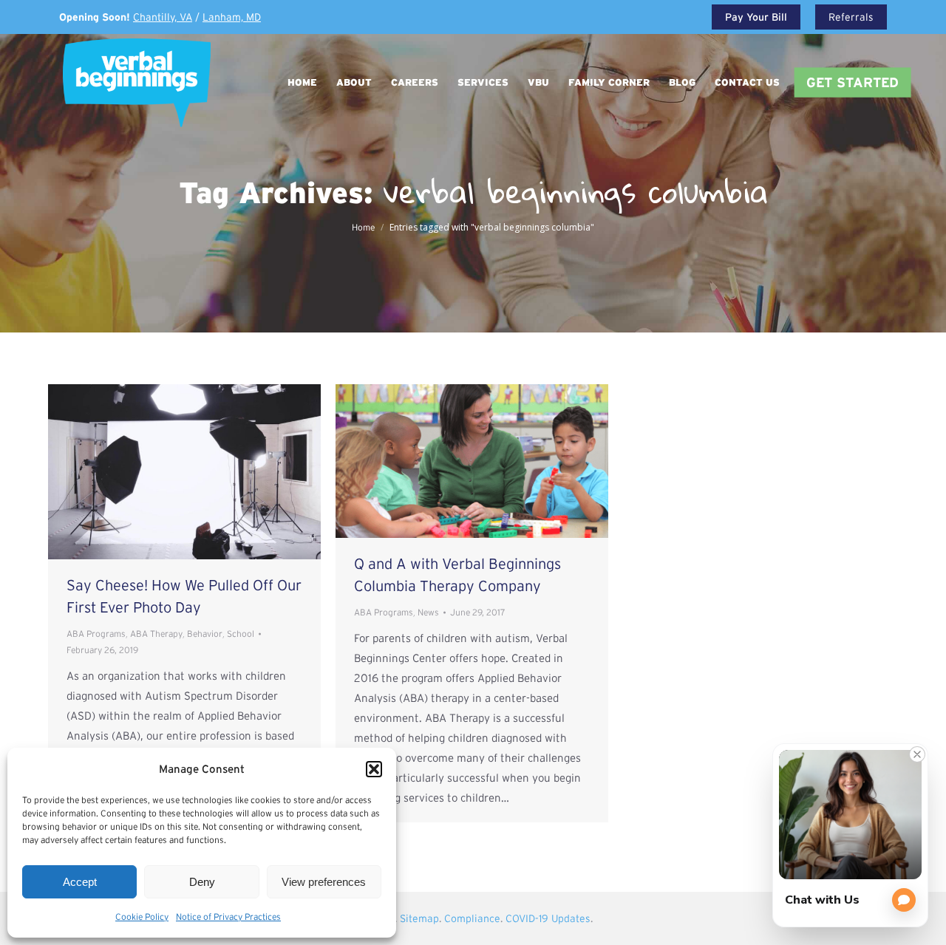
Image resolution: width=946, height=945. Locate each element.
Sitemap (419, 918)
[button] (374, 769)
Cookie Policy (142, 916)
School (240, 633)
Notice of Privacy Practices (228, 916)
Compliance (472, 918)
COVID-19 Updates (548, 918)
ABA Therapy (156, 633)
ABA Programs (96, 633)
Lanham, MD (232, 17)
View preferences (324, 882)
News (428, 612)
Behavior (204, 633)
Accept (80, 882)
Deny (202, 882)
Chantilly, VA (162, 17)
